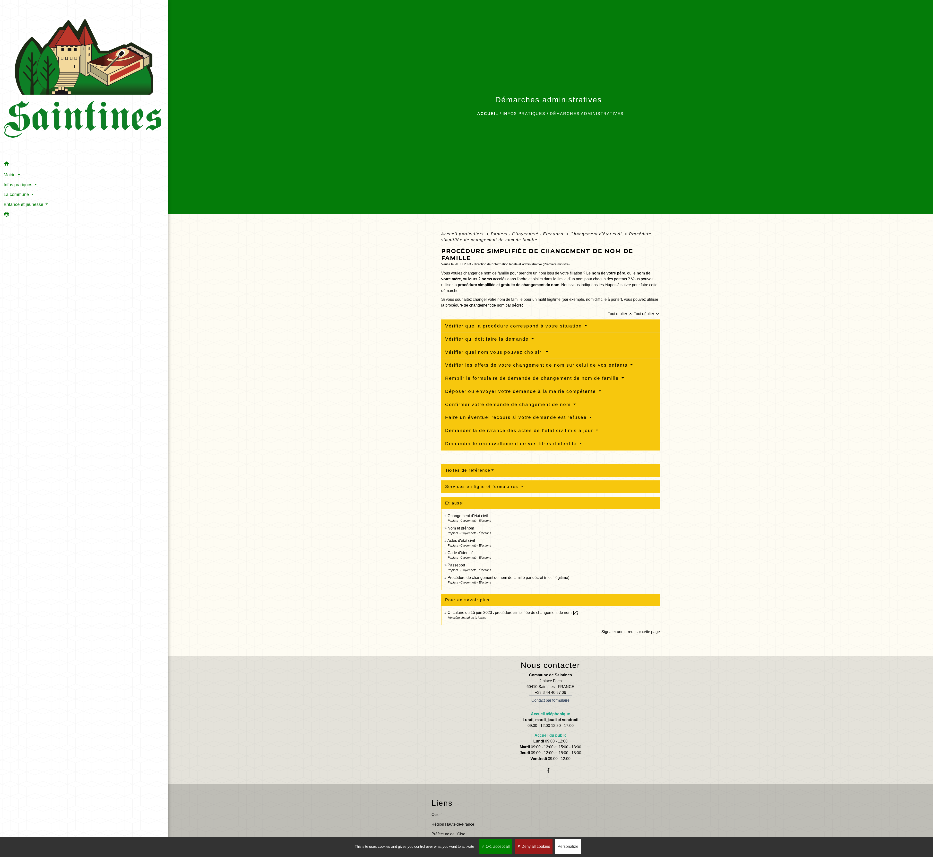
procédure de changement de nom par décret (484, 305)
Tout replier (620, 314)
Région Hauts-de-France (453, 824)
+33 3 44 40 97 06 (550, 692)
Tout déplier (647, 314)
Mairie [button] (10, 174)
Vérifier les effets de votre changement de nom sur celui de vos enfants (537, 365)
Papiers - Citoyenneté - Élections (528, 234)
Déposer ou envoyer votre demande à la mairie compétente (521, 391)
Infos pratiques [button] (19, 184)
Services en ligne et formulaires (482, 486)
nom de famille (496, 273)
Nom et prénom (461, 528)
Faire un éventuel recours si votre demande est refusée (516, 417)
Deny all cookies (535, 846)
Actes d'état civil (461, 541)
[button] (84, 164)
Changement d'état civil (596, 234)
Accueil (487, 114)
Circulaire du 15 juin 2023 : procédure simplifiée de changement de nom (513, 612)
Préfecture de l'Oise (448, 834)
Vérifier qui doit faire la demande (487, 339)
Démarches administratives (587, 114)
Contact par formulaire (550, 700)
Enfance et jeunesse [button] (24, 204)
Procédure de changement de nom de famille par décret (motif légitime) (508, 577)
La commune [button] (17, 194)
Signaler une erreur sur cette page (630, 632)
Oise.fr (437, 815)
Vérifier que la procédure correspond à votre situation (514, 325)
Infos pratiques (524, 114)
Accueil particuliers (463, 234)
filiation (576, 273)
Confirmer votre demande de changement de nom (508, 404)
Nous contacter (550, 665)
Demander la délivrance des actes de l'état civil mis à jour (520, 430)
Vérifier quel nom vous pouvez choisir (495, 352)
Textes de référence (467, 470)
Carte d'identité (461, 553)
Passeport (456, 565)
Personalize (568, 846)
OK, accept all (497, 846)
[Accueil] (84, 79)
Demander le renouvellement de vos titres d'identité (512, 443)
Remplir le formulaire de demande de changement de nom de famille (533, 378)
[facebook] (550, 770)
